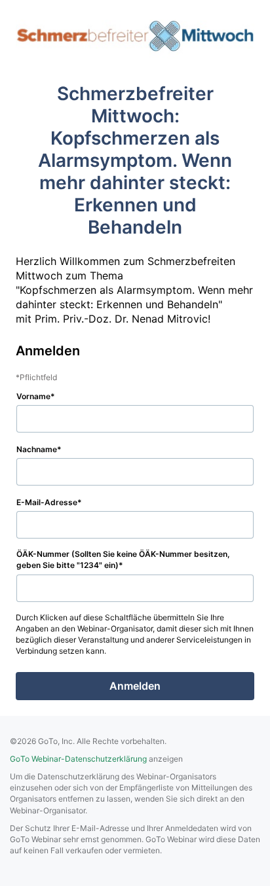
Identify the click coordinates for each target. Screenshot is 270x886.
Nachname (36, 449)
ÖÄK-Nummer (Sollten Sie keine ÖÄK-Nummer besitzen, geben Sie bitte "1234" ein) (123, 559)
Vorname (33, 396)
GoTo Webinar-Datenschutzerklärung (78, 759)
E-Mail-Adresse (46, 502)
